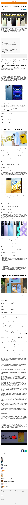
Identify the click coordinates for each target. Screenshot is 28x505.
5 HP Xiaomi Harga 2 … (6, 468)
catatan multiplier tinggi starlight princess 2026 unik (6, 490)
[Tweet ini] (23, 9)
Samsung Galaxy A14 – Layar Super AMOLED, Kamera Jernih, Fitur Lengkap (11, 47)
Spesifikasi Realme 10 (6, 43)
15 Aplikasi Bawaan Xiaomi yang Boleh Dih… (8, 484)
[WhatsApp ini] (26, 9)
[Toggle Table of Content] (18, 38)
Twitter (10, 500)
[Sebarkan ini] (21, 9)
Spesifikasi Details (5, 48)
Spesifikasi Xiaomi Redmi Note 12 (7, 41)
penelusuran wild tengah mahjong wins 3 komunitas (14, 492)
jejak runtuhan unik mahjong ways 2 (5, 492)
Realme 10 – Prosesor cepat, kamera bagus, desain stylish (9, 42)
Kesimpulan (3, 51)
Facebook (2, 500)
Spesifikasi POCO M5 (6, 45)
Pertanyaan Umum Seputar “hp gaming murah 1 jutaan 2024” (9, 49)
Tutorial (4, 459)
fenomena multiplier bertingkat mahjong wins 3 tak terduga (16, 490)
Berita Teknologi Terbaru (10, 503)
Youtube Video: (5, 52)
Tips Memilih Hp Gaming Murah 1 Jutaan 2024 (7, 50)
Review (4, 467)
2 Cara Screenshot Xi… (6, 465)
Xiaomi (5, 467)
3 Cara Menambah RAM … (6, 462)
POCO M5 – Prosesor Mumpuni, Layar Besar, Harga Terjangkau (9, 44)
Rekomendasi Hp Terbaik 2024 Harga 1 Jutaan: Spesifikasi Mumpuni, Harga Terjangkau (21, 454)
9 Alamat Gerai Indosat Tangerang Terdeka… (8, 481)
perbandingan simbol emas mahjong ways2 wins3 (20, 491)
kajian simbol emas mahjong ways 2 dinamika (10, 491)
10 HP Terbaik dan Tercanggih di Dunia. (8, 478)
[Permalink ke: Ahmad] (1, 9)
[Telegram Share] (25, 9)
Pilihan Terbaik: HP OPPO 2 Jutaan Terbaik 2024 (6, 454)
